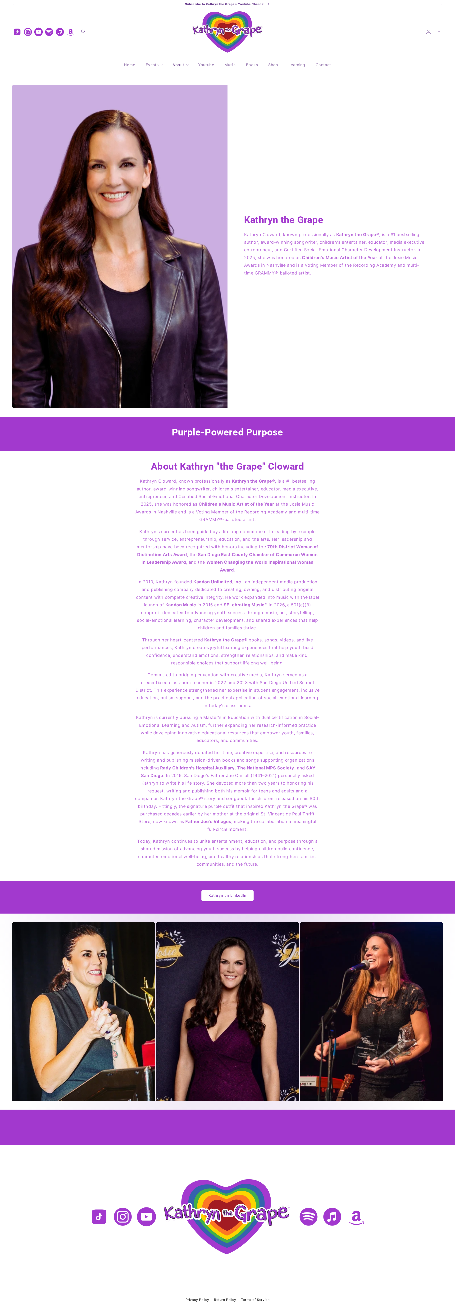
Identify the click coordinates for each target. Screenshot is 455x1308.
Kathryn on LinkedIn (227, 895)
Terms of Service (255, 1300)
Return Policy (225, 1300)
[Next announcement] (441, 4)
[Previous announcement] (13, 4)
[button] (83, 32)
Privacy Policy (197, 1300)
